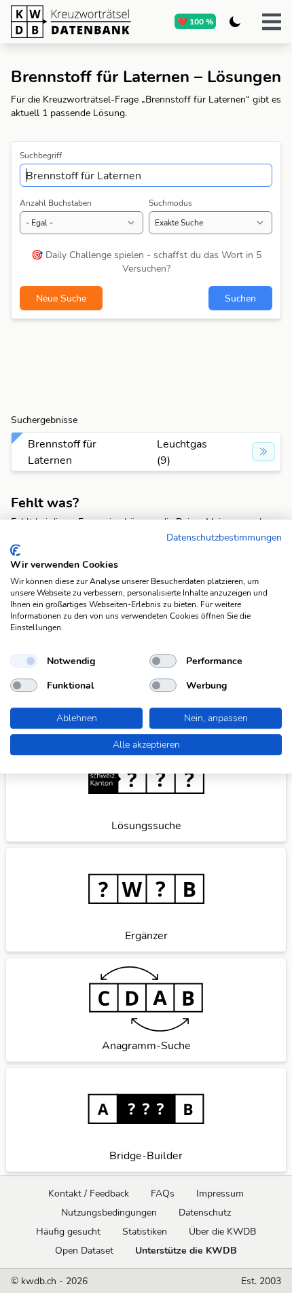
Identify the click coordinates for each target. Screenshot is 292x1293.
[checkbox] (23, 661)
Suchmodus (170, 203)
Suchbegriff (41, 155)
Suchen (240, 298)
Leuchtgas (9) (182, 452)
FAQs (163, 1193)
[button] (271, 22)
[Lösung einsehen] (263, 451)
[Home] (71, 21)
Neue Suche (61, 298)
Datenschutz (205, 1212)
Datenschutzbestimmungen (224, 537)
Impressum (220, 1193)
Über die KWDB (222, 1231)
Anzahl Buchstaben (56, 203)
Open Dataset (84, 1250)
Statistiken (144, 1231)
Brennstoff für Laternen (62, 452)
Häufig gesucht (68, 1231)
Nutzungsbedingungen (109, 1212)
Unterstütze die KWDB (186, 1250)
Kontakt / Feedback (88, 1193)
